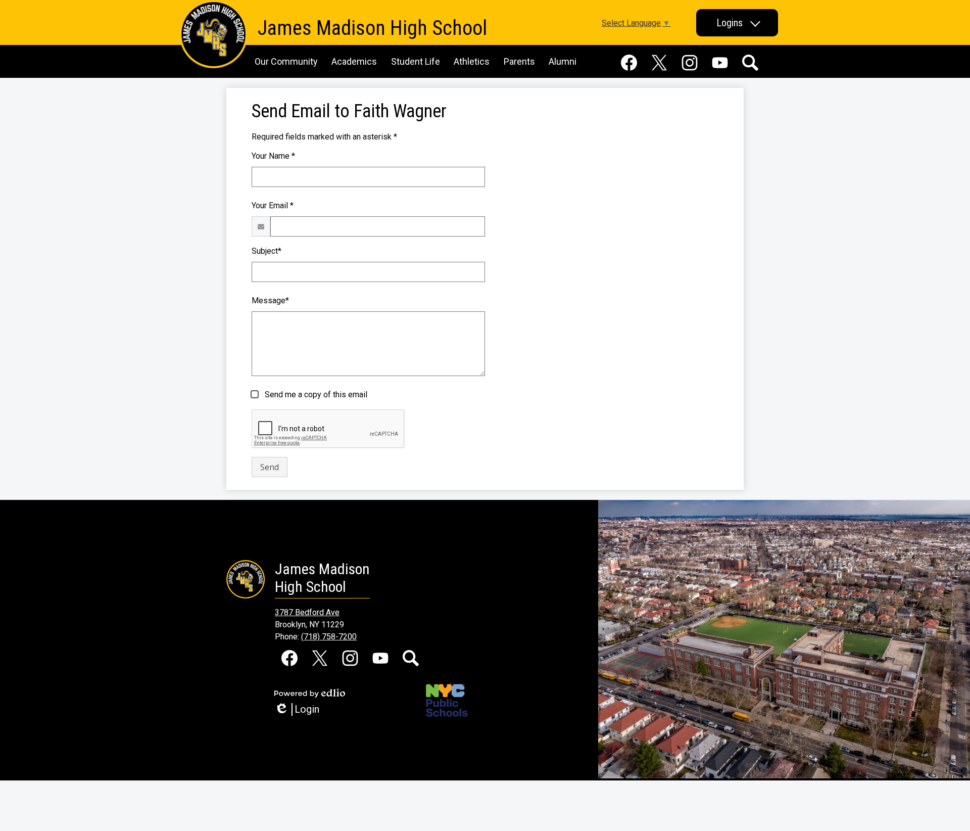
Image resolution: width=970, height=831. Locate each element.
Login (300, 709)
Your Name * (273, 156)
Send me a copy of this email (315, 394)
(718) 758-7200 (329, 636)
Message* (270, 300)
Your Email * (273, 205)
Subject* (266, 251)
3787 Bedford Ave (307, 612)
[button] (737, 22)
